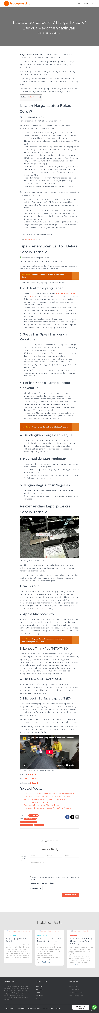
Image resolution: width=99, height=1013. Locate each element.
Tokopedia (60, 293)
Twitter (38, 992)
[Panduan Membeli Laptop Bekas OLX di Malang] (49, 931)
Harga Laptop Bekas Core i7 (28, 822)
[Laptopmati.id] (17, 3)
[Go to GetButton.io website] (94, 1011)
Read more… (10, 960)
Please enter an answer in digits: (42, 883)
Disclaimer (21, 1008)
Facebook (39, 989)
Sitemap (58, 1008)
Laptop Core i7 (39, 825)
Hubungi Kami (10, 1008)
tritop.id (45, 239)
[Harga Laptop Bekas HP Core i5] (18, 931)
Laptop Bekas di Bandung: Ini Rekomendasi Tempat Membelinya (81, 941)
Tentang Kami (48, 1008)
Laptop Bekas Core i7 (27, 825)
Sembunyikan (35, 97)
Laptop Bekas (33, 815)
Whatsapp (39, 996)
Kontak (85, 3)
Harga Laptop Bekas (30, 818)
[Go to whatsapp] (94, 1007)
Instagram (39, 986)
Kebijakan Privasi (34, 1008)
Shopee (31, 296)
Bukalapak (70, 293)
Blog (78, 3)
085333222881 (30, 239)
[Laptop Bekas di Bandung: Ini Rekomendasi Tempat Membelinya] (80, 931)
